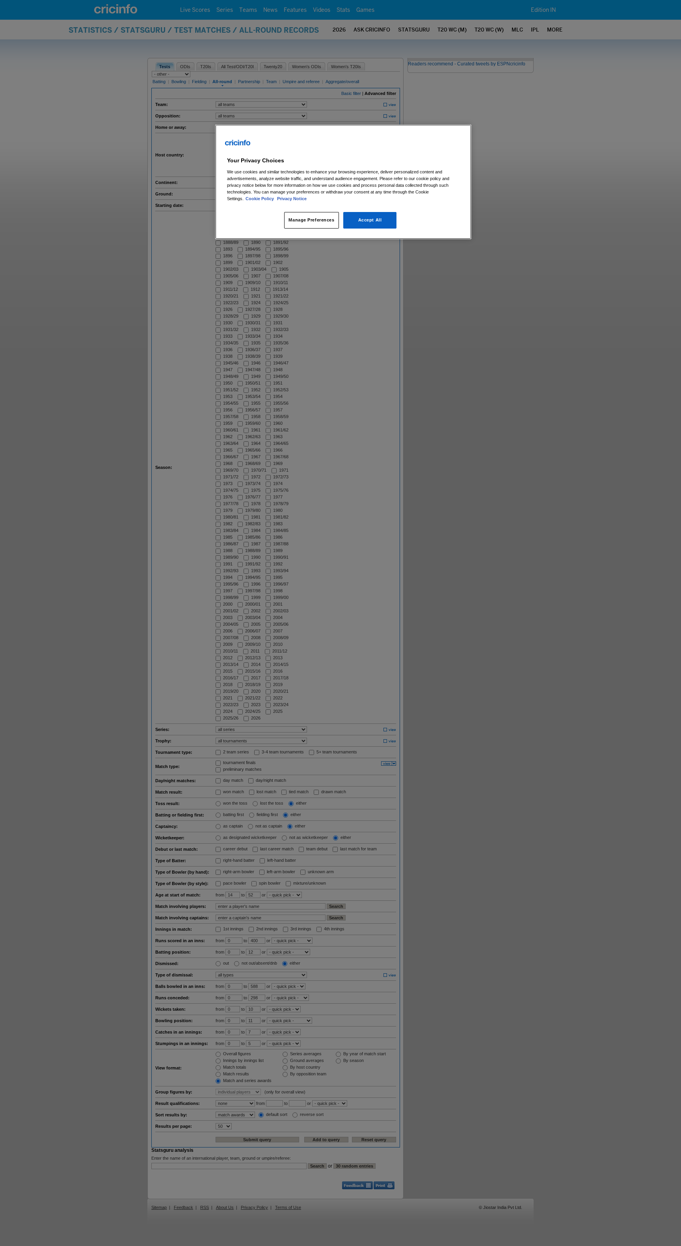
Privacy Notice (292, 198)
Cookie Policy (260, 198)
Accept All (370, 220)
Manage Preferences (311, 220)
